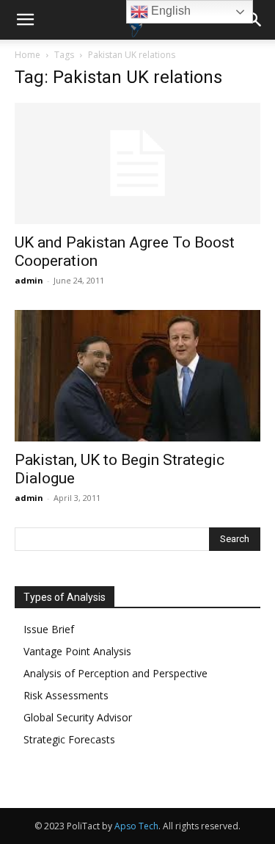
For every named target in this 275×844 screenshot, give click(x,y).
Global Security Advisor (77, 717)
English (169, 10)
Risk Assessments (66, 695)
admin (29, 280)
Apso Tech (136, 826)
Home (27, 54)
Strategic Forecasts (69, 739)
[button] (24, 20)
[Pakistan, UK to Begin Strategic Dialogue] (137, 375)
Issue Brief (48, 629)
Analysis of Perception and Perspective (115, 673)
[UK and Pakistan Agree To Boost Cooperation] (137, 163)
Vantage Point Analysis (77, 651)
